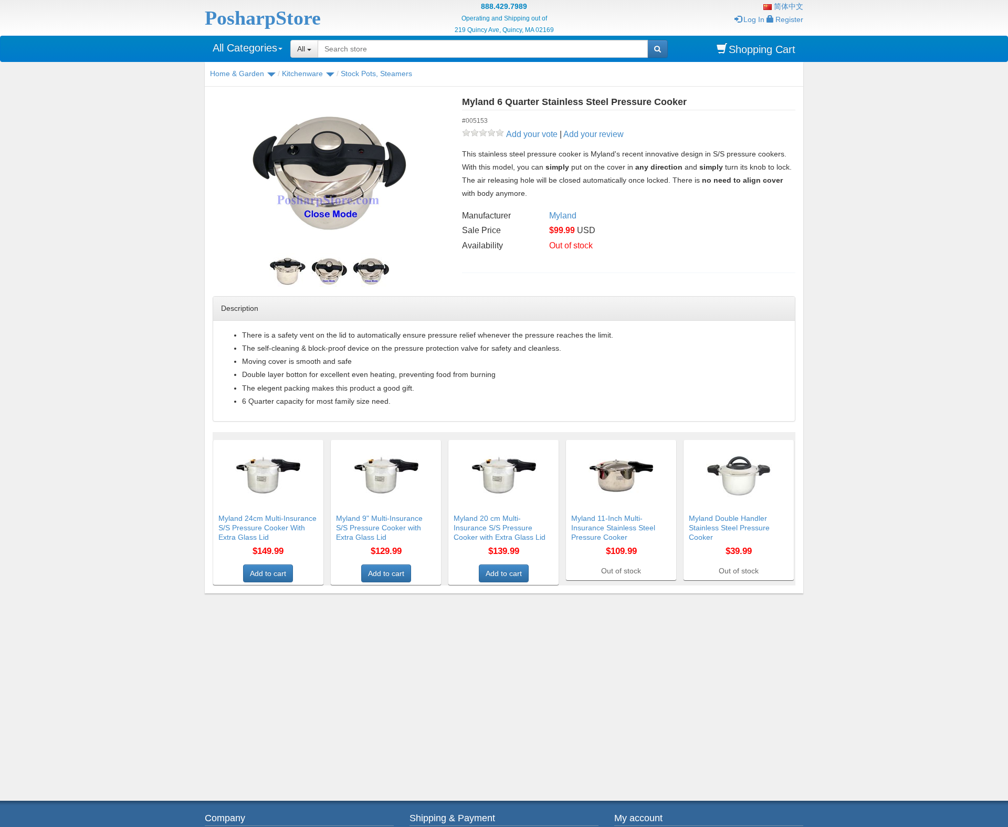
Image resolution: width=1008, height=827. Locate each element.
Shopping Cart (762, 49)
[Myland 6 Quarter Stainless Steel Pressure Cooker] (329, 173)
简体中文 (787, 6)
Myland (562, 215)
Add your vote (532, 134)
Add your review (593, 134)
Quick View (300, 446)
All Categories (245, 48)
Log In (753, 19)
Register (789, 19)
